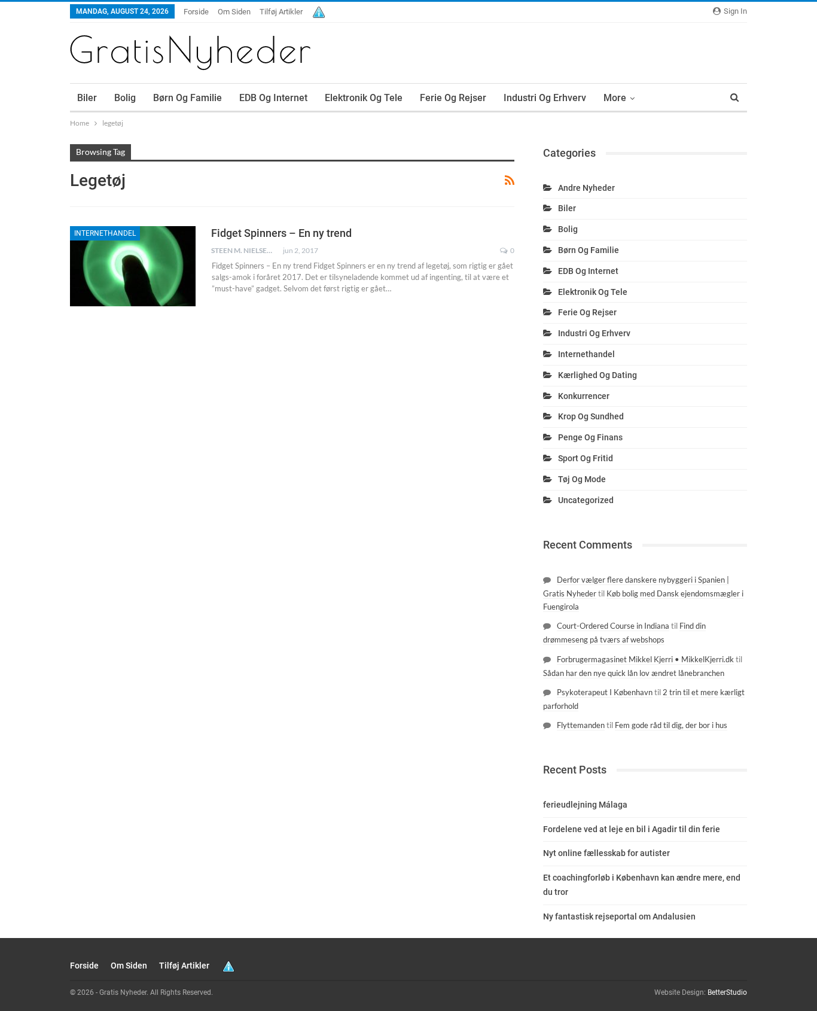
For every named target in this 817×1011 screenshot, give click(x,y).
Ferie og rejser (453, 97)
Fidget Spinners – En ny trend (281, 233)
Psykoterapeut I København (605, 692)
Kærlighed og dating (597, 375)
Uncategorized (586, 500)
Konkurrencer (583, 396)
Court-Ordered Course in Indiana (613, 626)
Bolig (125, 97)
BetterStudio (727, 992)
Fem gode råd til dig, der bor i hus (671, 725)
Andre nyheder (586, 188)
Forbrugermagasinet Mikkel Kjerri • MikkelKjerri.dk (645, 659)
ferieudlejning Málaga (585, 804)
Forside (196, 11)
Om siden (234, 11)
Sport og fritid (585, 458)
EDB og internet (273, 97)
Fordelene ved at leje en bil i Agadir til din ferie (631, 829)
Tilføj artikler (281, 11)
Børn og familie (187, 97)
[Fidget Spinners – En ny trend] (133, 266)
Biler (87, 97)
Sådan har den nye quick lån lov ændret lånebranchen (633, 673)
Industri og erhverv (545, 97)
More (614, 97)
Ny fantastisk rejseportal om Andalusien (619, 916)
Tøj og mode (582, 479)
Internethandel (105, 233)
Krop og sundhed (591, 416)
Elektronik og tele (364, 97)
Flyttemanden (581, 725)
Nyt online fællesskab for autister (606, 853)
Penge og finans (590, 437)
